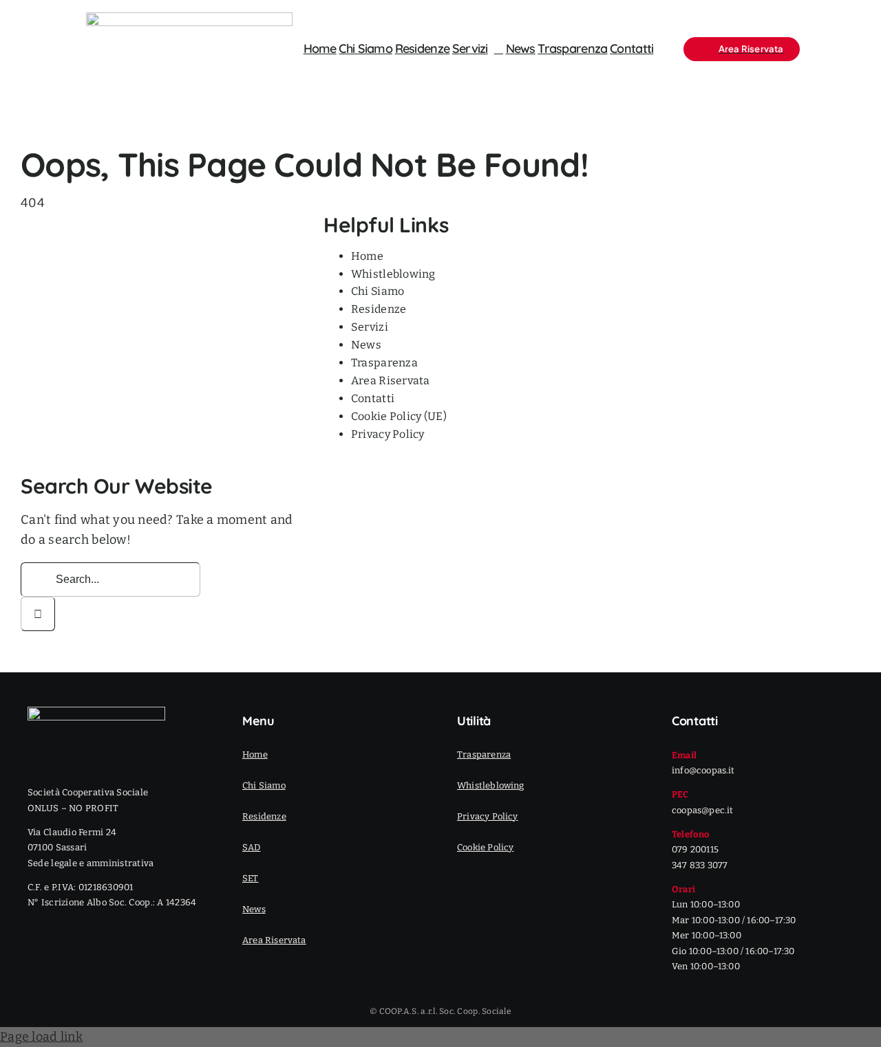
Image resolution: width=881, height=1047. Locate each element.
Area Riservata (390, 380)
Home (367, 256)
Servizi (369, 326)
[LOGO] (189, 18)
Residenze (378, 309)
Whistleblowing (393, 273)
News (366, 344)
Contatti (372, 398)
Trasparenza (384, 362)
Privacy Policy (388, 434)
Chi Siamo (377, 291)
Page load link (41, 1036)
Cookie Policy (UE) (399, 416)
